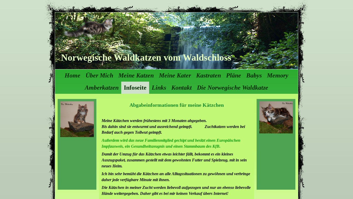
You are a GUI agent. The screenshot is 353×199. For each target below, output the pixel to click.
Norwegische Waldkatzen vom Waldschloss (146, 57)
